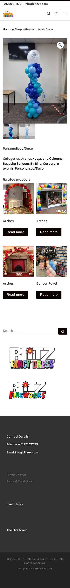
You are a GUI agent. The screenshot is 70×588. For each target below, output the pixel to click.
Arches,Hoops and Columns (41, 159)
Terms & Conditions (19, 481)
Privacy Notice (16, 475)
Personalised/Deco (29, 169)
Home (7, 29)
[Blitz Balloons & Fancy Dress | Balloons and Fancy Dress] (8, 14)
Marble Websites (42, 568)
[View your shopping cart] (57, 14)
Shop (18, 29)
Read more (15, 232)
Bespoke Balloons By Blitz (22, 164)
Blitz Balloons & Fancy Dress (37, 559)
